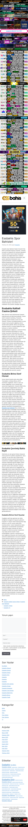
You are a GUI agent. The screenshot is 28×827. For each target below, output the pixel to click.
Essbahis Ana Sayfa (21, 767)
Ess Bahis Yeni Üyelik (5, 797)
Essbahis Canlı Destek (8, 690)
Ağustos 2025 (5, 735)
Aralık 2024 (5, 741)
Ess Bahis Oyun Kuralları (14, 790)
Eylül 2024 (4, 748)
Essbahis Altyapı (6, 686)
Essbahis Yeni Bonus (19, 795)
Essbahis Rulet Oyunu (15, 792)
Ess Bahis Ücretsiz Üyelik (14, 797)
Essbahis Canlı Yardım (13, 772)
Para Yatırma (5, 717)
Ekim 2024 (4, 746)
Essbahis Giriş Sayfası (8, 684)
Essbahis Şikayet (6, 668)
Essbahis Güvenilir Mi (5, 783)
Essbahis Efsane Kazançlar (6, 775)
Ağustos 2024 (5, 750)
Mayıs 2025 (5, 737)
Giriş (3, 712)
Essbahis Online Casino (6, 790)
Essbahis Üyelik (6, 697)
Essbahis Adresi (6, 672)
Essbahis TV (7, 607)
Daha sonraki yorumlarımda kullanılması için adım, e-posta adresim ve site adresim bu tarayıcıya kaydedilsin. (14, 647)
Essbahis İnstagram (7, 688)
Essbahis (4, 677)
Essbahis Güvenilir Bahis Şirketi (17, 782)
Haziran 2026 (5, 730)
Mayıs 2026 (5, 733)
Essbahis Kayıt (21, 783)
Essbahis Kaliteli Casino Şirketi (12, 601)
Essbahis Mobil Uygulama (13, 787)
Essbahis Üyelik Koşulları (6, 799)
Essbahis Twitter (8, 605)
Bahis (5, 599)
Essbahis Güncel (6, 670)
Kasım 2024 (5, 744)
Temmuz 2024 (6, 753)
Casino (4, 710)
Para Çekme (5, 715)
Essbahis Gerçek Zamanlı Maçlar (7, 777)
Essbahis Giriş (5, 675)
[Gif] (14, 83)
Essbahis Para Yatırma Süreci (7, 792)
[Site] (14, 52)
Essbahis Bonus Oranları (20, 770)
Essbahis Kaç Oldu (5, 785)
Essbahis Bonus (6, 695)
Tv (2, 719)
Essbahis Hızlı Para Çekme (14, 783)
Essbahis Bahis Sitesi (5, 770)
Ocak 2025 (5, 739)
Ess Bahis (4, 666)
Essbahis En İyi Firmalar (15, 775)
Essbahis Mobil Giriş (7, 693)
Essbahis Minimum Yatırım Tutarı (14, 785)
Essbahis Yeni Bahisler (8, 795)
